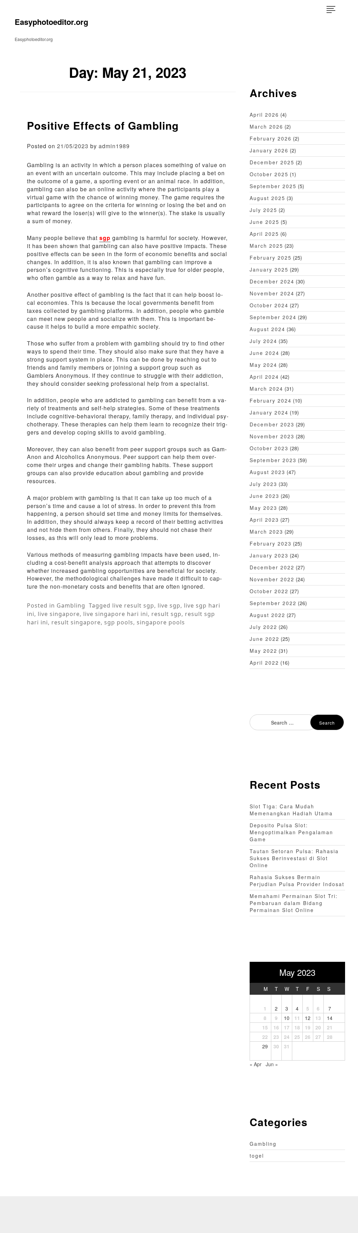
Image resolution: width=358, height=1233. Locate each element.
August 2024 (267, 329)
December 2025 (272, 162)
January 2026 (269, 150)
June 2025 (264, 221)
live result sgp (133, 605)
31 (286, 1046)
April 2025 (264, 233)
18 (297, 1027)
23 (276, 1036)
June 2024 (264, 352)
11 (297, 1017)
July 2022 (263, 626)
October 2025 (269, 174)
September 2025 (273, 186)
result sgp (166, 614)
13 (318, 1017)
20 (318, 1027)
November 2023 (272, 436)
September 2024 (273, 317)
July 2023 (263, 483)
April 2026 (264, 114)
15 (265, 1027)
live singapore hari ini (115, 614)
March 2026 (266, 126)
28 (329, 1036)
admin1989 (114, 146)
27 (318, 1036)
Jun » (272, 1064)
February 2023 (271, 543)
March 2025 (266, 245)
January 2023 (269, 555)
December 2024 (272, 281)
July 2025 (263, 209)
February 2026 (271, 138)
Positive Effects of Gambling (103, 125)
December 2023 (272, 424)
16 (276, 1027)
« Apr (256, 1064)
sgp (104, 238)
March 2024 (266, 388)
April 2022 (264, 662)
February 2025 (271, 257)
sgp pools (118, 622)
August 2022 (267, 614)
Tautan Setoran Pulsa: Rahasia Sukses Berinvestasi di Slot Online (294, 858)
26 (307, 1036)
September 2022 (273, 603)
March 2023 (266, 531)
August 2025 (267, 197)
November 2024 (272, 293)
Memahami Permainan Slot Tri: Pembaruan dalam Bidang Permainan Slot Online (294, 902)
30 (276, 1046)
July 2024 (263, 340)
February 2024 (271, 400)
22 (265, 1036)
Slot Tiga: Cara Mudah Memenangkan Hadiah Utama (291, 810)
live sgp (169, 605)
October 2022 (269, 591)
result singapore (76, 622)
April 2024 (264, 376)
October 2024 (269, 305)
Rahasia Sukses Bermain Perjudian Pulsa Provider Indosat (297, 881)
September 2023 (273, 460)
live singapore (59, 614)
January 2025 (269, 269)
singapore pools (161, 622)
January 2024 (269, 412)
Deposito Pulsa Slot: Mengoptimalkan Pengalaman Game (291, 832)
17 (286, 1027)
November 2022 (272, 579)
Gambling (71, 605)
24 (286, 1036)
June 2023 (264, 495)
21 (329, 1027)
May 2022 (263, 650)
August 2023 (267, 471)
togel (257, 1155)
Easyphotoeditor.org (51, 21)
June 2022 (264, 638)
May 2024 (263, 364)
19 (307, 1027)
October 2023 (269, 448)
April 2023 (264, 519)
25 (297, 1036)
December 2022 (272, 567)
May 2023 (263, 507)
